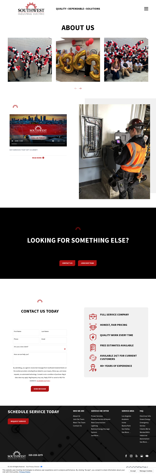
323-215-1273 (36, 455)
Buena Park (126, 426)
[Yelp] (136, 456)
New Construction (98, 422)
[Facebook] (126, 456)
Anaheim (125, 419)
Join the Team (78, 419)
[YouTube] (147, 456)
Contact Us (67, 263)
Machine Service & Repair (100, 419)
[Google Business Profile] (141, 456)
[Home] (31, 9)
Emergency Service (144, 424)
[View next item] (80, 88)
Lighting (94, 426)
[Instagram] (131, 456)
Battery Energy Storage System (100, 430)
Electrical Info (145, 416)
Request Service (18, 421)
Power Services (97, 416)
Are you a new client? (21, 347)
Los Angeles (126, 416)
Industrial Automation (144, 437)
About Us (76, 416)
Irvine (124, 422)
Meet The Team (79, 422)
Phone (16, 339)
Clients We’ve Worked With (145, 430)
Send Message (40, 389)
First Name (17, 331)
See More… (95, 435)
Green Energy (145, 419)
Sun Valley (126, 429)
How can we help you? (21, 354)
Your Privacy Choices (32, 467)
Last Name (45, 331)
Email (43, 339)
